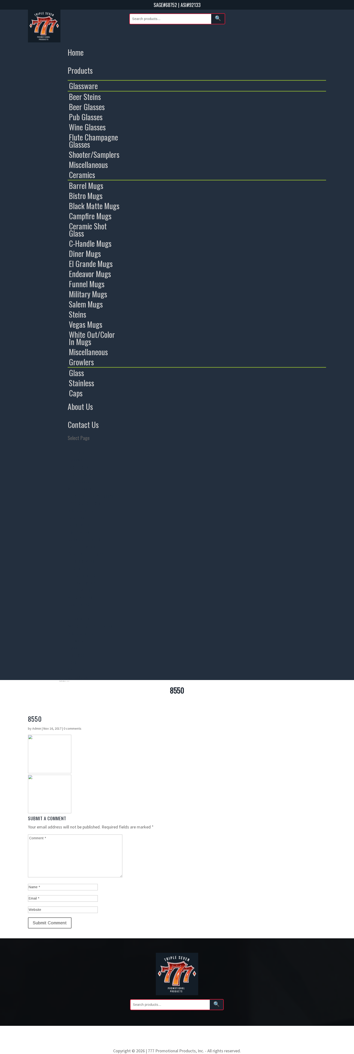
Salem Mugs (86, 304)
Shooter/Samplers (94, 154)
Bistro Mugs (86, 196)
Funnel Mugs (87, 284)
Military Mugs (88, 294)
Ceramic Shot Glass (88, 229)
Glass (76, 373)
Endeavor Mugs (90, 274)
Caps (76, 393)
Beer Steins (85, 97)
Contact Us (83, 424)
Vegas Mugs (85, 324)
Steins (77, 314)
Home (76, 52)
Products (80, 70)
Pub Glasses (86, 117)
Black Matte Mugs (94, 206)
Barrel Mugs (86, 185)
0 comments (72, 728)
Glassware (83, 86)
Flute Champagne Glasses (93, 140)
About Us (80, 406)
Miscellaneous (88, 165)
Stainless (81, 383)
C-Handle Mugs (90, 243)
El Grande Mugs (91, 264)
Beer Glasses (87, 107)
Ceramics (82, 175)
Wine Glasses (87, 127)
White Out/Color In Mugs (92, 338)
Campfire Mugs (90, 216)
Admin (36, 728)
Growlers (81, 362)
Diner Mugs (85, 253)
